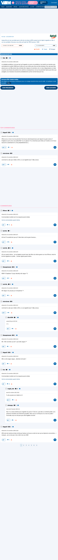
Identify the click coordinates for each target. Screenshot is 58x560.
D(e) (4, 58)
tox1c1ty (5, 248)
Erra (4, 369)
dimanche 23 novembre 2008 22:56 (10, 61)
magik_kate (11, 388)
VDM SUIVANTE (51, 88)
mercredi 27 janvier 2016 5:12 (13, 409)
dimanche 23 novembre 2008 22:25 (10, 373)
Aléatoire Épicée (24, 7)
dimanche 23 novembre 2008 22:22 (10, 339)
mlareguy (10, 405)
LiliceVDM (10, 317)
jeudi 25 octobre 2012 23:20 (12, 392)
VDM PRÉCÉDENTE (7, 88)
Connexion (54, 2)
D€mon (5, 210)
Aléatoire (9, 7)
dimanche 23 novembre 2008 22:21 (10, 157)
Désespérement (7, 267)
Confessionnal (40, 7)
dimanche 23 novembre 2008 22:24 (10, 356)
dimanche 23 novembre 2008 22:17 (10, 234)
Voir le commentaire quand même (11, 220)
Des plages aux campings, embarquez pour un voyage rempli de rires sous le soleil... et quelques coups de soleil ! (28, 81)
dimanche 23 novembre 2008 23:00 (10, 136)
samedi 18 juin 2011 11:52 (11, 321)
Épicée (15, 7)
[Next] (37, 445)
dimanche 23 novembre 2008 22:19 (10, 251)
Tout (2, 7)
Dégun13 (5, 132)
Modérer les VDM (43, 3)
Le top (32, 7)
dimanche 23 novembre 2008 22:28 (10, 430)
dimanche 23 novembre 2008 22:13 (10, 214)
